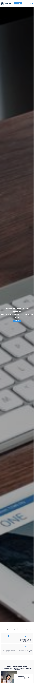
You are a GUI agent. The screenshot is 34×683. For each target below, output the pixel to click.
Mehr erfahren (17, 320)
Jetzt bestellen (18, 3)
